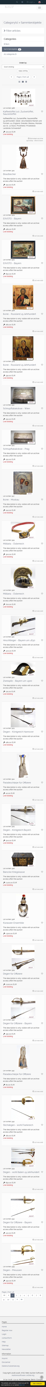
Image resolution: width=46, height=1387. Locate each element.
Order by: (23, 63)
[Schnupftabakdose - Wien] (23, 395)
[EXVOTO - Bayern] (23, 205)
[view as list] (19, 82)
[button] (17, 2)
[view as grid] (23, 82)
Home (4, 1327)
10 (8, 1299)
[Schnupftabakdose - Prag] (23, 437)
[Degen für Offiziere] (23, 957)
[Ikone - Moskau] (23, 483)
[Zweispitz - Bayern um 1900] (23, 669)
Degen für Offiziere (12, 973)
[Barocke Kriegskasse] (23, 859)
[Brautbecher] (23, 157)
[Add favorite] (42, 111)
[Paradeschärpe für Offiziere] (23, 766)
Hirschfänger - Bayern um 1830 (19, 640)
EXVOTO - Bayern (12, 218)
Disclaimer (6, 1362)
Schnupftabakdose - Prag (16, 449)
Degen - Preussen (12, 1270)
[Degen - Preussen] (23, 1255)
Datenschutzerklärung (11, 1366)
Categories (10, 39)
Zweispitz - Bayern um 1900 (17, 681)
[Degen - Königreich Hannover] (23, 715)
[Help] (22, 2)
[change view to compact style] (26, 82)
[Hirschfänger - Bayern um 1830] (23, 626)
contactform (7, 1338)
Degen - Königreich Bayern (17, 830)
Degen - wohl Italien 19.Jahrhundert (21, 1172)
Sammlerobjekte (31, 22)
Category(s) (11, 22)
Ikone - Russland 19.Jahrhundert (19, 314)
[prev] (34, 77)
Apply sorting (23, 71)
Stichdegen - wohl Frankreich (18, 1125)
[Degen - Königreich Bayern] (23, 815)
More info (22, 1385)
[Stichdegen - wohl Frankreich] (23, 1108)
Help (4, 1342)
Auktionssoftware (18, 1375)
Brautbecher (9, 174)
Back (7, 44)
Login (4, 1334)
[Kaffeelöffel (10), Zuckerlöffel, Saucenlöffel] (23, 98)
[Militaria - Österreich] (23, 530)
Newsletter (6, 1349)
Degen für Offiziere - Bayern (17, 1023)
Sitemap (5, 1345)
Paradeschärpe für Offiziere (17, 782)
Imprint (4, 1358)
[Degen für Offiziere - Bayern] (23, 1007)
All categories (9, 54)
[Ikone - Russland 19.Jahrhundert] (23, 297)
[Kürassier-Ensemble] (23, 906)
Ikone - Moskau (11, 499)
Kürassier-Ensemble (13, 923)
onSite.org (30, 1375)
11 (13, 1299)
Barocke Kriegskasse (14, 872)
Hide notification (37, 1383)
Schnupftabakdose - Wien (16, 408)
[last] (21, 1300)
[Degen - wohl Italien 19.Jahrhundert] (23, 1157)
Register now (7, 1330)
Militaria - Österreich (13, 543)
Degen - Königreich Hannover (18, 731)
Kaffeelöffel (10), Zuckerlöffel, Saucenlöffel (18, 112)
